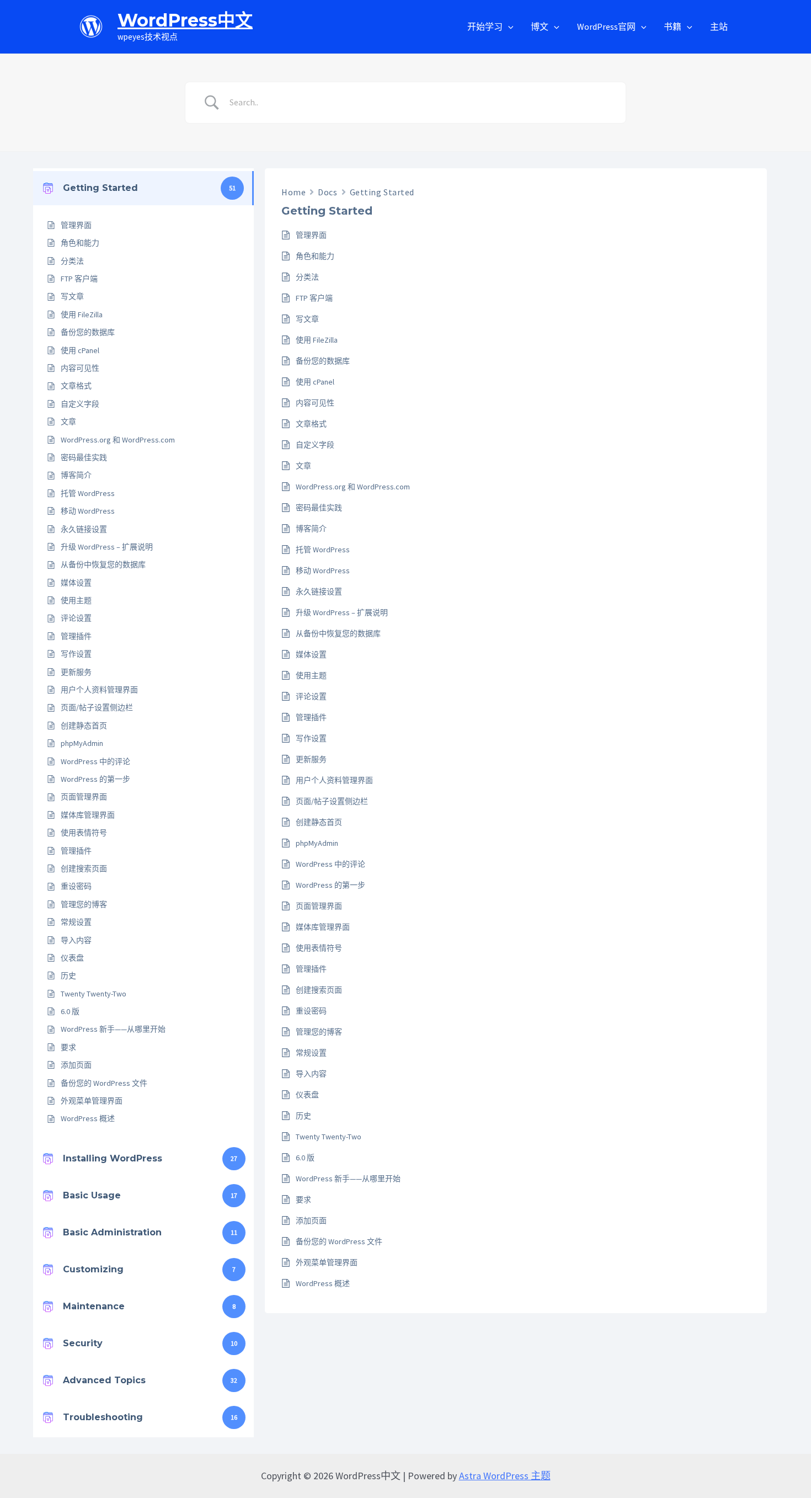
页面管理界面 (84, 797)
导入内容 (76, 940)
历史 (68, 975)
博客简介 (76, 475)
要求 (68, 1047)
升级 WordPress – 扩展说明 (107, 547)
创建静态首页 (84, 726)
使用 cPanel (80, 350)
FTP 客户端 (79, 279)
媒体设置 (76, 583)
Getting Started (382, 192)
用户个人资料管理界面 (99, 690)
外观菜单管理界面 (91, 1101)
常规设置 (76, 922)
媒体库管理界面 (88, 815)
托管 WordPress (88, 493)
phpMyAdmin (82, 743)
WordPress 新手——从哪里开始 (113, 1029)
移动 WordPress (88, 511)
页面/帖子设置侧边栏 (97, 707)
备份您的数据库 (88, 332)
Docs (327, 192)
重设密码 (76, 886)
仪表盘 (72, 958)
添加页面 (76, 1065)
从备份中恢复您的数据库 (103, 564)
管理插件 (76, 636)
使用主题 (76, 600)
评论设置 (76, 618)
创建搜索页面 (84, 868)
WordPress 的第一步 (95, 779)
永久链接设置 (84, 529)
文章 (68, 422)
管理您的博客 (84, 904)
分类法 (72, 261)
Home (293, 192)
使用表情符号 (84, 833)
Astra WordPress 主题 (505, 1475)
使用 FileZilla (82, 314)
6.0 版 (70, 1011)
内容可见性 (80, 368)
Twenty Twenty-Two (93, 994)
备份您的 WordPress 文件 (104, 1083)
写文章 (72, 296)
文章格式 (76, 386)
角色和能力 (80, 243)
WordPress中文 (185, 20)
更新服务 (76, 672)
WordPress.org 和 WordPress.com (118, 440)
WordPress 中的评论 (95, 761)
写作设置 (76, 654)
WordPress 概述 (88, 1118)
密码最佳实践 (84, 457)
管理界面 (76, 225)
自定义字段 (80, 404)
